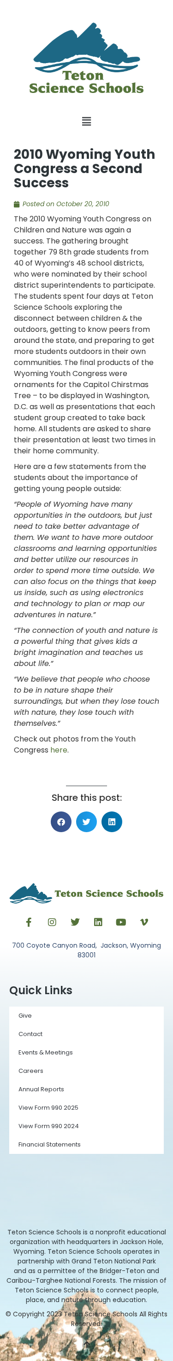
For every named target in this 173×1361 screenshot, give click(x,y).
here (58, 750)
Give (25, 1015)
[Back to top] (86, 1344)
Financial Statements (49, 1144)
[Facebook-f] (29, 922)
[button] (86, 121)
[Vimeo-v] (144, 922)
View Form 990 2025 (48, 1107)
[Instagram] (52, 922)
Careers (30, 1070)
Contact (30, 1034)
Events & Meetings (45, 1052)
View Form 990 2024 (48, 1126)
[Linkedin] (98, 922)
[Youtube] (121, 922)
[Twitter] (75, 922)
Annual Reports (41, 1089)
